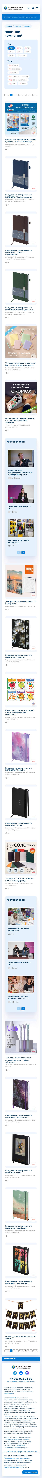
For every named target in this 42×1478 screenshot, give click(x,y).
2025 (19, 48)
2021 (27, 52)
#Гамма (23, 83)
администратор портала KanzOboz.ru (21, 1382)
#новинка (13, 72)
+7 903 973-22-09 (21, 1378)
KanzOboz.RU (10, 1359)
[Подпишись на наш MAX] (27, 1373)
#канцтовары (14, 69)
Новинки (27, 26)
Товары (18, 26)
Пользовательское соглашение (16, 1439)
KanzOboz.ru (9, 1394)
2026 (11, 48)
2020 (11, 55)
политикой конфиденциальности (14, 1446)
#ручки (12, 83)
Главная (9, 26)
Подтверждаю (30, 1472)
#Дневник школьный (18, 80)
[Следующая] (33, 95)
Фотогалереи (16, 441)
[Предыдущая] (31, 95)
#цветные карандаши (18, 76)
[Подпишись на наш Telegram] (15, 1373)
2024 (28, 48)
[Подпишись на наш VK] (21, 1373)
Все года (21, 55)
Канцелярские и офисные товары (15, 9)
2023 (11, 52)
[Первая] (28, 95)
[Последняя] (36, 95)
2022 (19, 52)
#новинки (13, 65)
